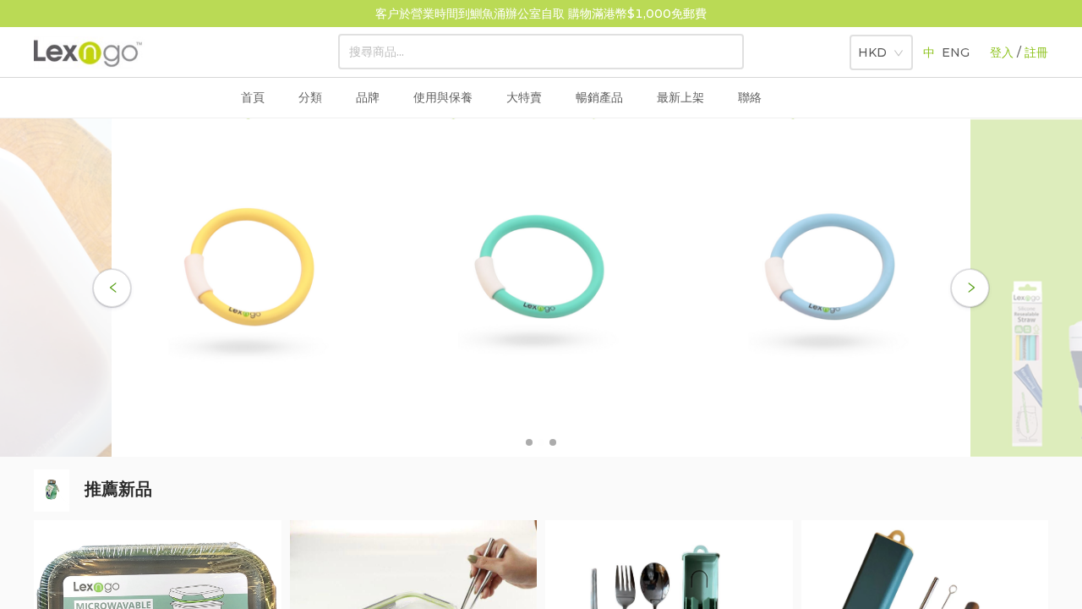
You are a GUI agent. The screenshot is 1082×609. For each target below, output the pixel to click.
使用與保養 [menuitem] (443, 97)
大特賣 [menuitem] (524, 97)
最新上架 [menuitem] (680, 97)
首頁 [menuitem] (253, 97)
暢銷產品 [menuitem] (599, 97)
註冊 (1036, 52)
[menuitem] (310, 98)
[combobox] (875, 49)
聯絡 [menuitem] (750, 97)
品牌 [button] (368, 97)
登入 (1002, 52)
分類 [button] (310, 97)
